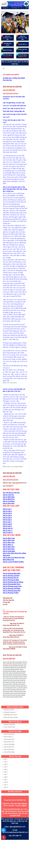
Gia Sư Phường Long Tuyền (12, 586)
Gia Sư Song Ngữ (9, 744)
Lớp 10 (6, 782)
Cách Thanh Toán (9, 727)
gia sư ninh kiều (7, 664)
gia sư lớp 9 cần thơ (14, 686)
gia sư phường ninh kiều (16, 665)
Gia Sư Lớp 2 (7, 511)
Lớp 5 (5, 769)
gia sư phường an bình (12, 669)
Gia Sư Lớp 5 (7, 518)
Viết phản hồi (7, 598)
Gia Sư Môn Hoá (9, 739)
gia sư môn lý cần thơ (12, 691)
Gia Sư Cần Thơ (8, 495)
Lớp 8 (5, 777)
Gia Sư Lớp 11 (7, 530)
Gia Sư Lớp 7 (7, 522)
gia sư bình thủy (18, 664)
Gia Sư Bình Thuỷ (9, 499)
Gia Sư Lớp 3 (7, 513)
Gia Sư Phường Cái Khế (11, 576)
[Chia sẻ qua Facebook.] (5, 610)
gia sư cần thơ (7, 662)
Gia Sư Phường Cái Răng (11, 588)
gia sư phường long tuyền (17, 673)
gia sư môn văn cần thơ (10, 695)
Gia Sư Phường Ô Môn (11, 593)
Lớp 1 (5, 759)
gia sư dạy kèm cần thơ (19, 662)
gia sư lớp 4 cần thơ (19, 680)
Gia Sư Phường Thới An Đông (13, 582)
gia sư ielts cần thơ (16, 697)
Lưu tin (5, 604)
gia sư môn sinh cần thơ (18, 693)
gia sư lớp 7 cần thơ (12, 684)
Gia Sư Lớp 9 (7, 526)
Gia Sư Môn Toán (9, 734)
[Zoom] (3, 68)
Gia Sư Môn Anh (9, 742)
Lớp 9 (5, 779)
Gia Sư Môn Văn (9, 747)
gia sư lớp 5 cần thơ (9, 682)
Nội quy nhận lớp (9, 724)
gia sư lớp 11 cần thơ (16, 687)
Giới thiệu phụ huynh (10, 715)
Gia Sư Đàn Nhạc (9, 752)
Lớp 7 (5, 774)
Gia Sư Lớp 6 (7, 520)
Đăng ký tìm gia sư (9, 712)
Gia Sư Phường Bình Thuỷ (11, 584)
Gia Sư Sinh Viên (8, 503)
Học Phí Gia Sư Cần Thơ (11, 493)
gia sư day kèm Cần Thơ (14, 429)
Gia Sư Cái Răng (8, 501)
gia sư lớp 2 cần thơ (18, 678)
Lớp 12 (6, 787)
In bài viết (6, 602)
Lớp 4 (5, 767)
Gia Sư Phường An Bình (11, 580)
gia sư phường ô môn (16, 676)
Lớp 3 (5, 764)
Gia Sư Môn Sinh (9, 749)
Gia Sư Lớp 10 (7, 528)
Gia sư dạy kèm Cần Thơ (13, 431)
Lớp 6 (5, 772)
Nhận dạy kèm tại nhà (11, 717)
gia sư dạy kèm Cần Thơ (11, 391)
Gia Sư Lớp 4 (7, 515)
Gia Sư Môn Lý (8, 736)
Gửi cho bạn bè (8, 600)
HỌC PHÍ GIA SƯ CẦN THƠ (12, 87)
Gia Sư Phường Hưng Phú (11, 591)
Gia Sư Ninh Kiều (9, 497)
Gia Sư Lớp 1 (7, 509)
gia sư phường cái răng (10, 675)
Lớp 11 (6, 784)
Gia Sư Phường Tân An (10, 578)
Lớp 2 (5, 761)
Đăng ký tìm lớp (9, 709)
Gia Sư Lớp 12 (7, 532)
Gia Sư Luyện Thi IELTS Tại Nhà (13, 562)
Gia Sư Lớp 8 (7, 524)
